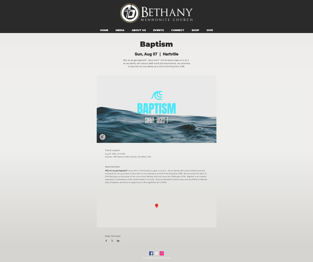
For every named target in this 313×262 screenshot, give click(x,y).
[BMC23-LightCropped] (156, 253)
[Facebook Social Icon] (151, 253)
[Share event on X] (112, 241)
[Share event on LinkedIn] (118, 241)
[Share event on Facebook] (106, 241)
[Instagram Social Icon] (162, 253)
